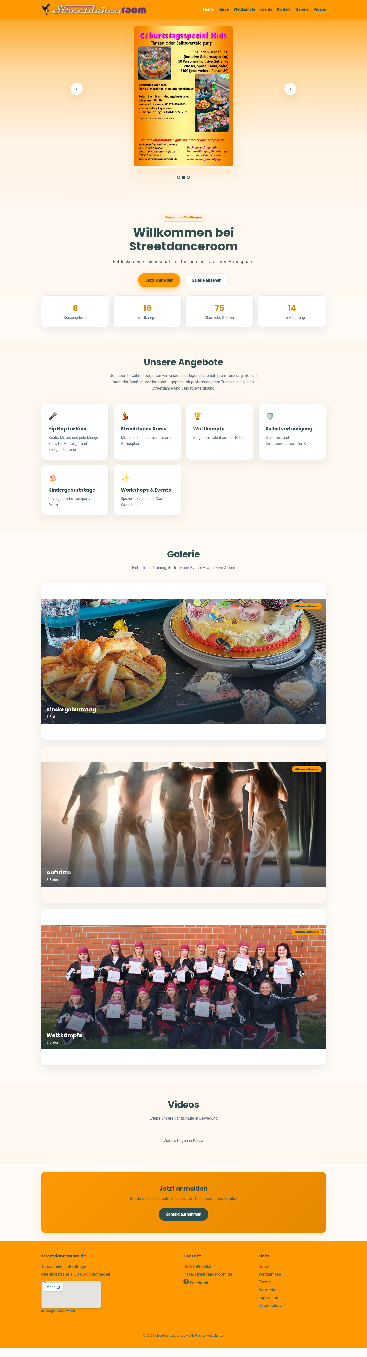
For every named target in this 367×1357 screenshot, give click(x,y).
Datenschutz (270, 1305)
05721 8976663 (197, 1266)
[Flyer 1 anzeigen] (178, 177)
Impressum (269, 1297)
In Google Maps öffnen (58, 1311)
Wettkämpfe (244, 9)
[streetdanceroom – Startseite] (94, 9)
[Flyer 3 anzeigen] (188, 177)
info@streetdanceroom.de (208, 1274)
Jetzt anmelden (159, 280)
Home (208, 9)
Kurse (224, 9)
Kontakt (284, 9)
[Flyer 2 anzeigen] (183, 177)
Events (266, 9)
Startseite (267, 1290)
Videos (320, 9)
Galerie (302, 9)
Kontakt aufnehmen (183, 1214)
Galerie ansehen (206, 280)
